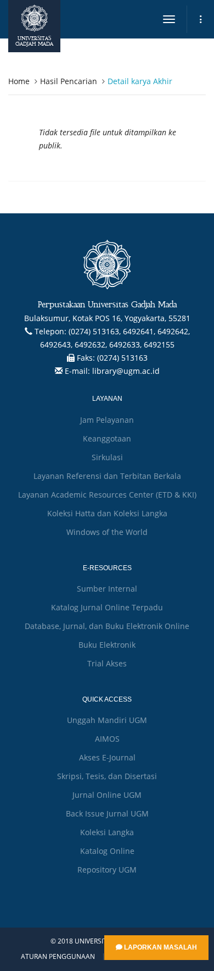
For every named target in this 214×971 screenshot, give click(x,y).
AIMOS (107, 738)
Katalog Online (107, 851)
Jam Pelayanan (107, 420)
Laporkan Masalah (159, 947)
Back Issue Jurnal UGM (107, 813)
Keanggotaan (107, 438)
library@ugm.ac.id (126, 371)
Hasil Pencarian (68, 81)
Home (19, 81)
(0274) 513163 (122, 357)
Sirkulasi (107, 457)
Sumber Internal (107, 588)
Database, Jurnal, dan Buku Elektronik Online (107, 626)
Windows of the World (107, 532)
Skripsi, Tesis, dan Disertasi (107, 776)
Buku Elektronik (107, 644)
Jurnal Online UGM (107, 795)
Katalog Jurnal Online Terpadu (107, 607)
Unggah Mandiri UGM (107, 720)
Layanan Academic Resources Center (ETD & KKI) (107, 494)
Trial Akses (107, 663)
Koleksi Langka (107, 832)
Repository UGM (107, 869)
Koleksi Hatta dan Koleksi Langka (107, 513)
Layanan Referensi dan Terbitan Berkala (107, 476)
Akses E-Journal (107, 757)
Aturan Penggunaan (58, 956)
